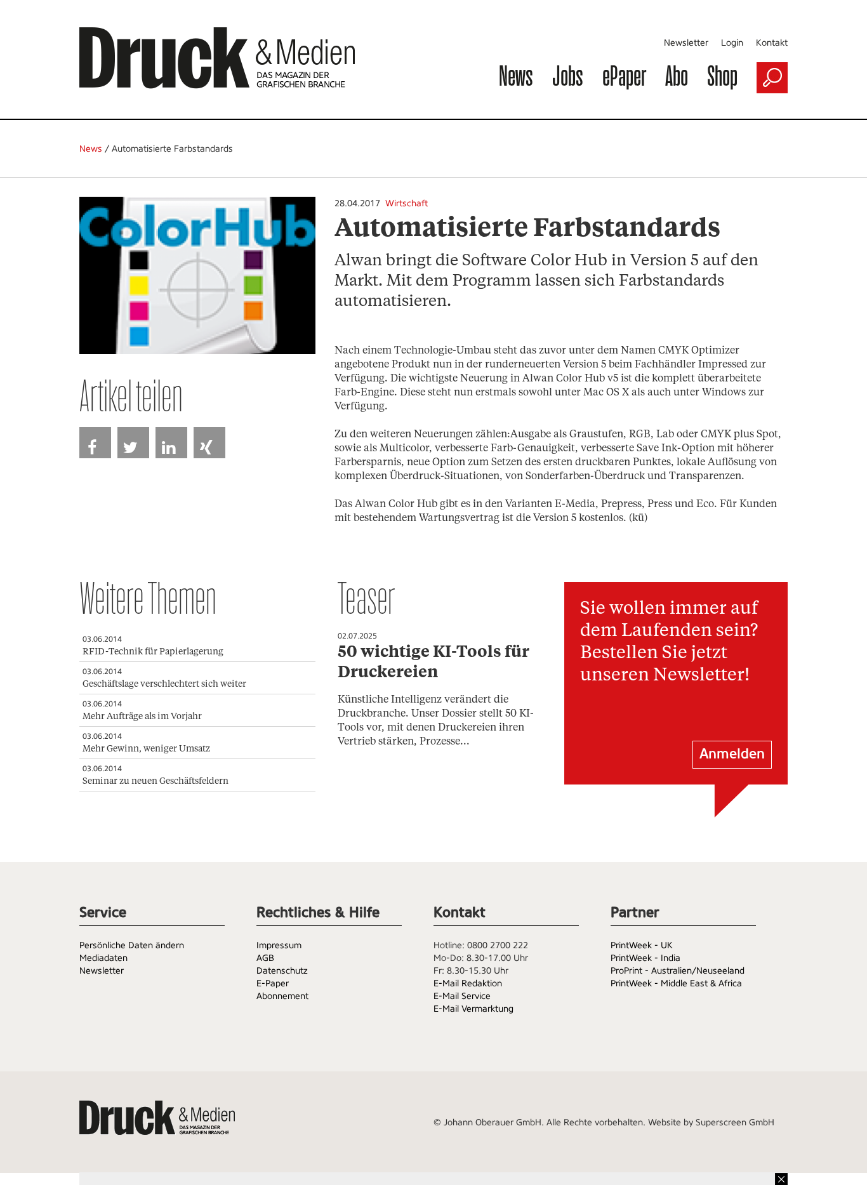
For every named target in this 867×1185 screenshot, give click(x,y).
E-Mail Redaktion (468, 983)
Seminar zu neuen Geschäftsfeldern (155, 781)
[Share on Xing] (209, 443)
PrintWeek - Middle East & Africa (676, 983)
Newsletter (686, 42)
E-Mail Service (462, 996)
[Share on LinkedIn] (171, 443)
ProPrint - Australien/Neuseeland (678, 970)
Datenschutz (282, 970)
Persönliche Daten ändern (131, 945)
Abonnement (282, 996)
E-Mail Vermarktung (473, 1008)
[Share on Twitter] (133, 443)
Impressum (278, 945)
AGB (265, 957)
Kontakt (772, 42)
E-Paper (272, 983)
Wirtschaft (406, 203)
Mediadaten (103, 957)
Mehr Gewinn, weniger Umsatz (146, 749)
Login (732, 42)
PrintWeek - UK (642, 945)
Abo (676, 75)
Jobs (567, 75)
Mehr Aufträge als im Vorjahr (142, 716)
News (516, 75)
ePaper (624, 75)
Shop (722, 75)
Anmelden (732, 754)
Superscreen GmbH (735, 1122)
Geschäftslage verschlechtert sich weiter (164, 684)
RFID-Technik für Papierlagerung (153, 651)
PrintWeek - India (645, 957)
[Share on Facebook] (95, 443)
